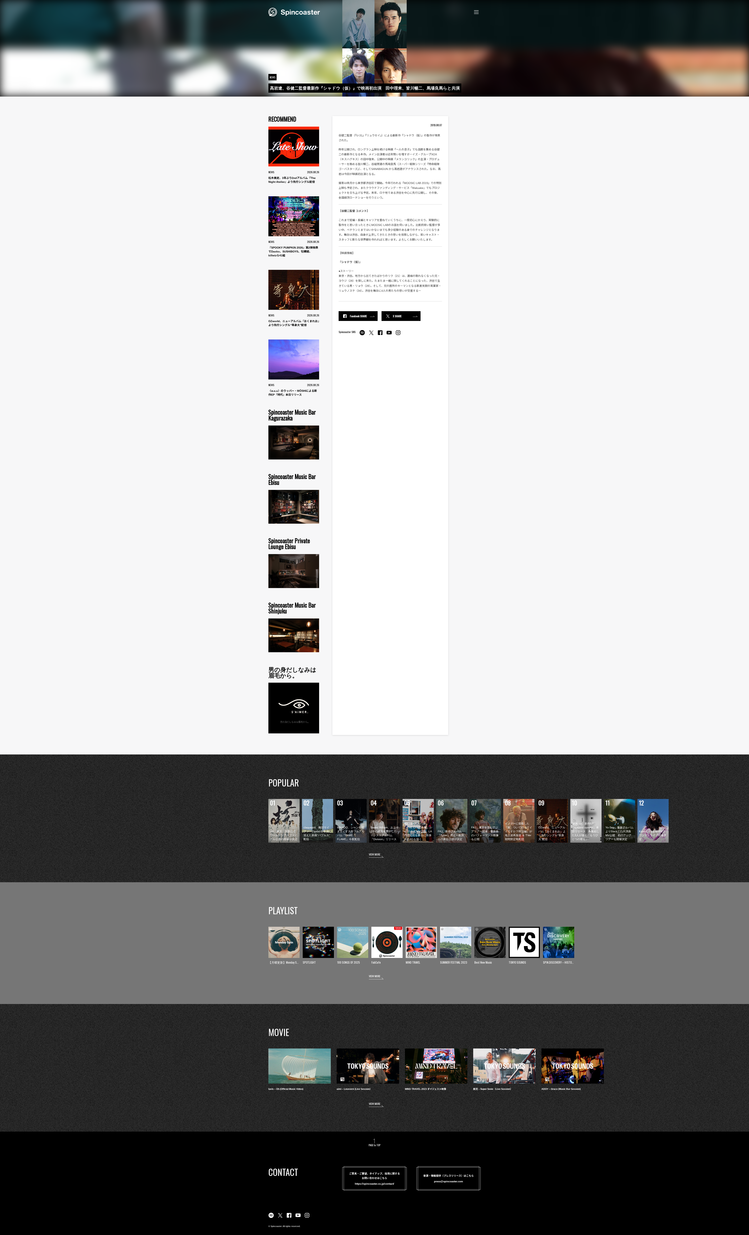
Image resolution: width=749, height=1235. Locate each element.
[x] (371, 334)
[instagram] (398, 334)
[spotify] (362, 334)
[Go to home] (294, 11)
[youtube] (389, 334)
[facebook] (380, 334)
